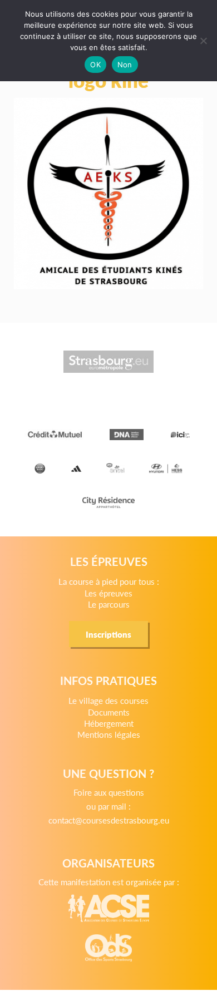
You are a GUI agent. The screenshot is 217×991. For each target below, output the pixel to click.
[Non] (203, 40)
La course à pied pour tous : (108, 581)
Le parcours (109, 604)
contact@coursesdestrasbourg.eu (108, 820)
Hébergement (109, 723)
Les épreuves (108, 593)
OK (95, 64)
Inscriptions (108, 634)
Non (124, 64)
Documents (109, 712)
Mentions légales (108, 734)
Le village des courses (108, 700)
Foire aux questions (108, 792)
